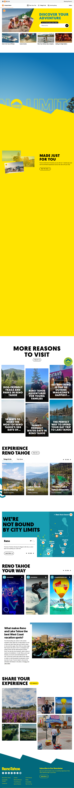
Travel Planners (17, 781)
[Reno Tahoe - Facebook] (3, 773)
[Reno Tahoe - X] (17, 773)
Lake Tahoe (7, 663)
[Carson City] (63, 552)
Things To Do (43, 5)
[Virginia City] (65, 544)
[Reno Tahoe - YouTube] (20, 773)
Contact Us (4, 783)
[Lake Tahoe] (48, 553)
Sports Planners (17, 784)
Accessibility (28, 781)
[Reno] (56, 536)
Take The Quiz (44, 169)
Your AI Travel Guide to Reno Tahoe (50, 22)
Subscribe (43, 776)
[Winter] (9, 1)
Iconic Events (23, 44)
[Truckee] (43, 542)
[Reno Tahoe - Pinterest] (12, 773)
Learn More (9, 553)
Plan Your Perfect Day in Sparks (46, 44)
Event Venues (29, 777)
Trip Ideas (20, 459)
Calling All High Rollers (61, 44)
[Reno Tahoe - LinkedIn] (9, 773)
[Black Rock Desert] (71, 514)
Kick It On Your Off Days (8, 44)
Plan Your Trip (29, 784)
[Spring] (3, 1)
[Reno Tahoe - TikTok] (15, 773)
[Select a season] (4, 10)
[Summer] (5, 1)
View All (36, 360)
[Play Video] (22, 577)
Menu (70, 5)
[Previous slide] (63, 459)
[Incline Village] (51, 545)
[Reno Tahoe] (18, 768)
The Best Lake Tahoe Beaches (60, 488)
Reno (25, 661)
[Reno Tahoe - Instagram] (6, 773)
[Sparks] (60, 533)
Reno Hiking (11, 489)
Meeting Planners (68, 1)
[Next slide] (70, 459)
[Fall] (7, 1)
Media (27, 779)
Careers (15, 777)
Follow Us (34, 683)
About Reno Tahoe (6, 777)
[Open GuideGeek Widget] (67, 25)
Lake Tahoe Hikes (34, 488)
